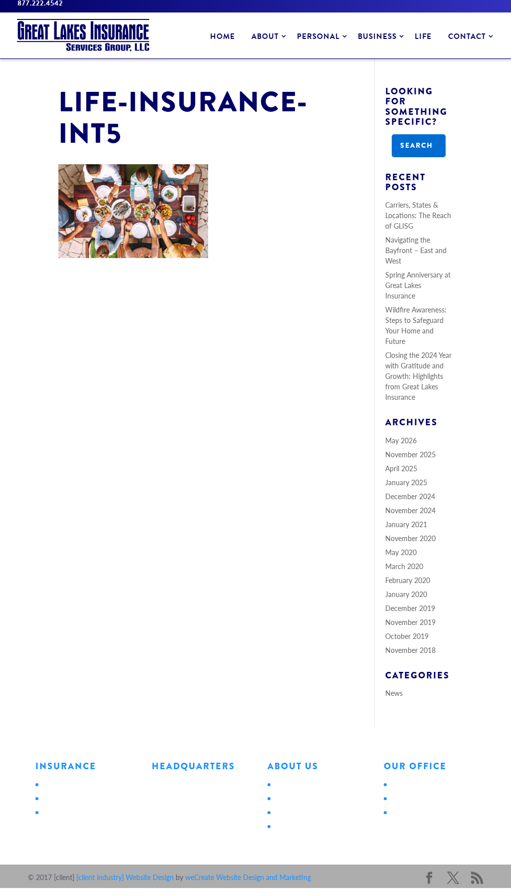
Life (423, 36)
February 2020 (407, 580)
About (265, 36)
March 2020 (404, 566)
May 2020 (401, 552)
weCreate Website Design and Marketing (248, 877)
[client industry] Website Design (125, 877)
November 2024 (410, 510)
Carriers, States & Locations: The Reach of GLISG (418, 215)
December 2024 (410, 496)
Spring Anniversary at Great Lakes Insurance (418, 285)
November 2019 (410, 622)
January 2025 (406, 482)
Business (377, 36)
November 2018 (410, 650)
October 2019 (407, 636)
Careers (285, 812)
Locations (289, 798)
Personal (318, 36)
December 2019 (410, 608)
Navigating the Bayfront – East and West (416, 250)
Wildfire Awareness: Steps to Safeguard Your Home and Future (416, 325)
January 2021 (406, 524)
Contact (467, 36)
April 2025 (401, 468)
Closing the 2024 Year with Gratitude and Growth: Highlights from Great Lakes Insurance (418, 376)
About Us (288, 784)
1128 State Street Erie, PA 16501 (179, 789)
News (394, 693)
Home (222, 36)
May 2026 (401, 440)
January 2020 (406, 594)
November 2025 (410, 454)
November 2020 (410, 538)
